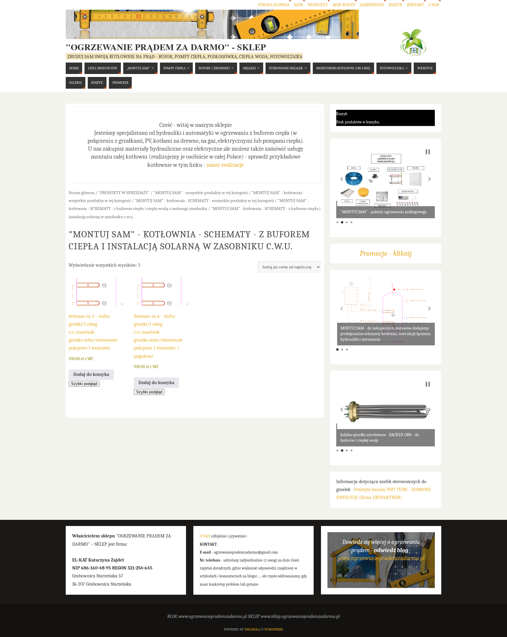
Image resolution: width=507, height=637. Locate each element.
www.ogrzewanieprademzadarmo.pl (381, 558)
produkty (318, 4)
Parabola (252, 629)
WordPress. (273, 629)
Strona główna (273, 4)
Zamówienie (372, 4)
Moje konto (343, 4)
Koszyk (395, 4)
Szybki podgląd (84, 383)
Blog (298, 4)
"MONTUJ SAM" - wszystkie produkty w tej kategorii (200, 192)
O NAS (205, 536)
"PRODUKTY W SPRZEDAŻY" (124, 192)
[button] (341, 179)
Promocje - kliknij (386, 253)
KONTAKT (415, 4)
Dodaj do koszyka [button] (91, 374)
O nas (434, 4)
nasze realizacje (225, 165)
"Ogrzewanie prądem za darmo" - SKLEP (166, 46)
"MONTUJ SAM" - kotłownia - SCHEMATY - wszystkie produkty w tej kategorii (204, 200)
